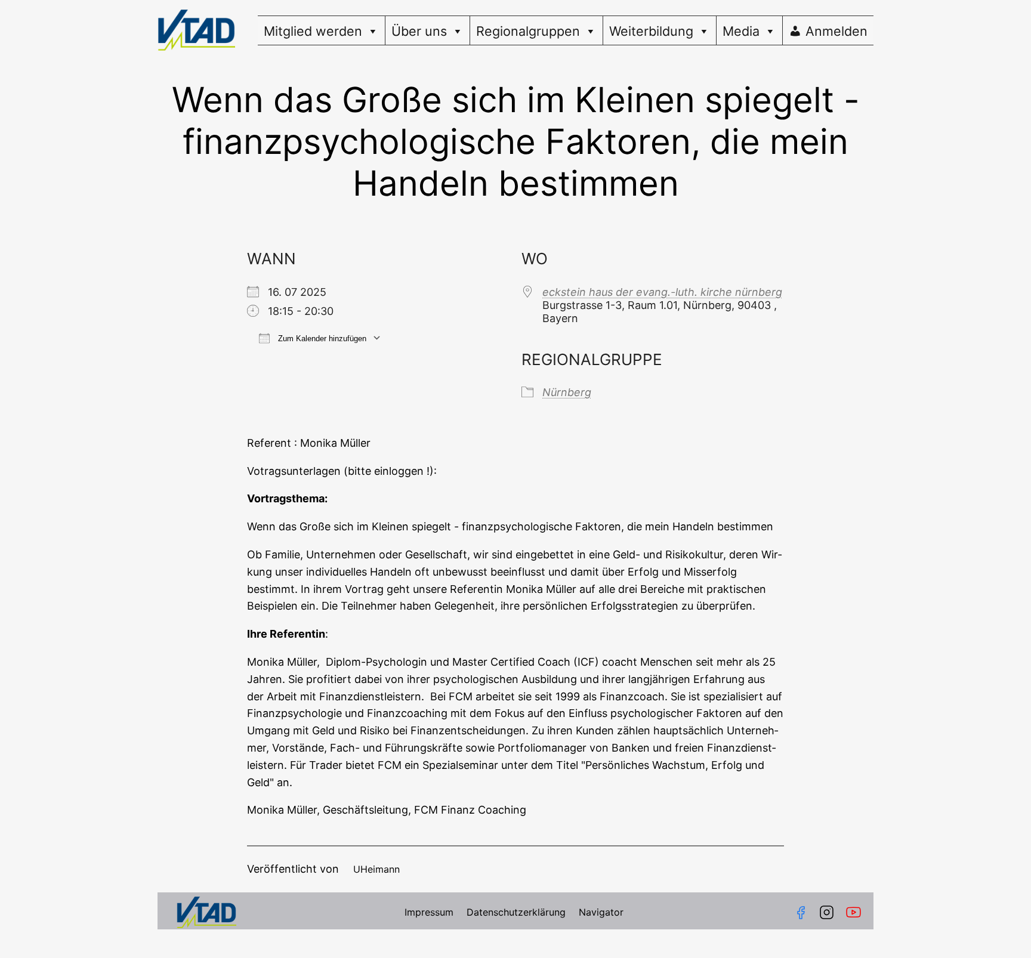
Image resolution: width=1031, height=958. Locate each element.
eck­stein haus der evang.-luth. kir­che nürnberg (662, 292)
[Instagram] (826, 912)
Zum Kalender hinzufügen (321, 338)
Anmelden (836, 31)
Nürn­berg (566, 392)
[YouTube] (856, 912)
